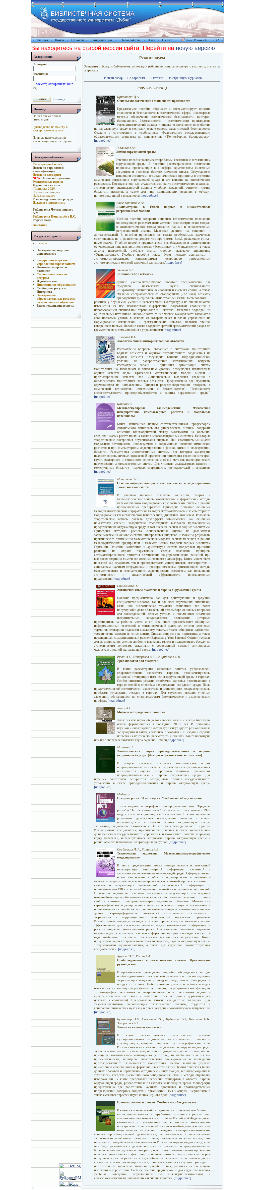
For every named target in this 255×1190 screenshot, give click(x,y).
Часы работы (130, 40)
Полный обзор (113, 78)
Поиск (59, 40)
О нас (152, 40)
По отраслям (136, 78)
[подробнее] (102, 140)
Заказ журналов (44, 195)
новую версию (195, 48)
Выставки (156, 78)
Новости (77, 40)
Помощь (59, 99)
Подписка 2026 (44, 188)
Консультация (101, 40)
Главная (43, 40)
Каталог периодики (47, 192)
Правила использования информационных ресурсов (52, 139)
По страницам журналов (185, 78)
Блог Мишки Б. (197, 40)
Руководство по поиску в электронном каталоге (50, 128)
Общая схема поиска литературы (47, 117)
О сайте (167, 40)
